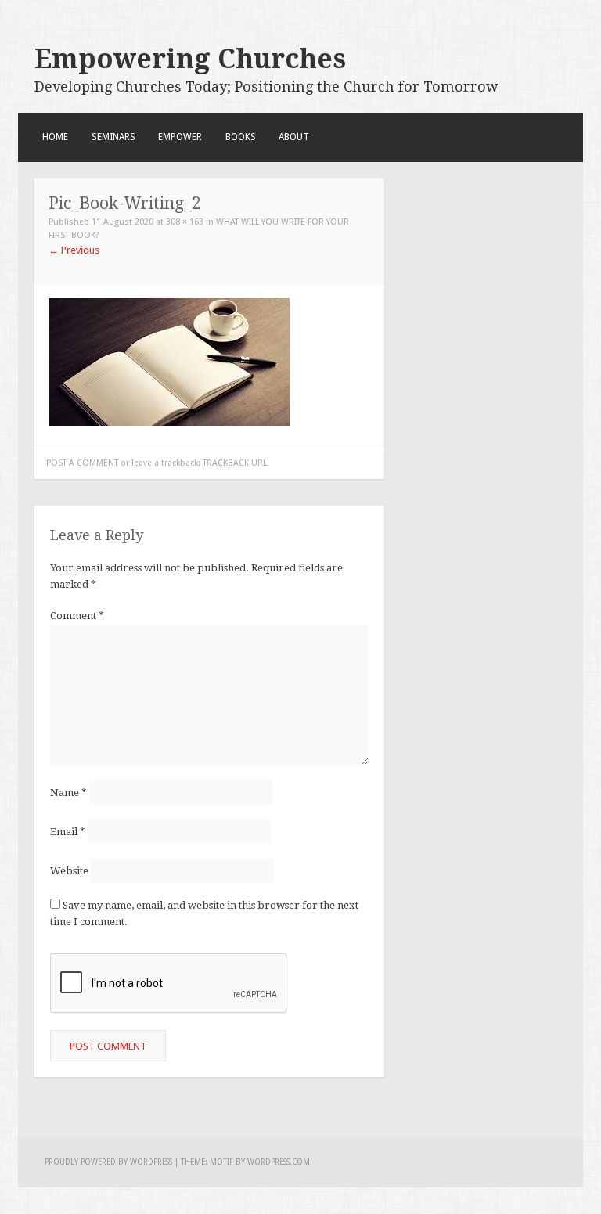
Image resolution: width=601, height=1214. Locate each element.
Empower (180, 136)
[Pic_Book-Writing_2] (169, 422)
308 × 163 (184, 222)
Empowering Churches (190, 58)
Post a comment (82, 463)
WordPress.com (278, 1162)
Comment (77, 615)
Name (68, 792)
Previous (74, 250)
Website (69, 871)
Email (67, 832)
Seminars (113, 136)
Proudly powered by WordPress (108, 1162)
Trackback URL (235, 463)
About (294, 136)
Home (55, 136)
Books (240, 136)
